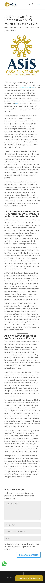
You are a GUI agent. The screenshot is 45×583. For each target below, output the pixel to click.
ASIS (17, 103)
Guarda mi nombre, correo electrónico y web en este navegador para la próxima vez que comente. (21, 546)
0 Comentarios (11, 30)
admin (9, 27)
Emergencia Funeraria (29, 578)
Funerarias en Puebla (32, 27)
